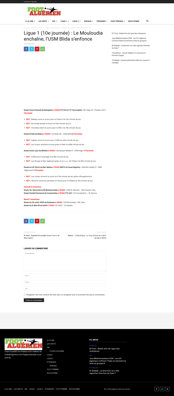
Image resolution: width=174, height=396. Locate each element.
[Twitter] (31, 49)
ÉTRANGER (101, 21)
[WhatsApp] (42, 49)
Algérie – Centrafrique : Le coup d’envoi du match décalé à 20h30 (87, 236)
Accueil (26, 28)
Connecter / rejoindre (30, 1)
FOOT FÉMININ (117, 21)
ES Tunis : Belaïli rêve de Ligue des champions (129, 33)
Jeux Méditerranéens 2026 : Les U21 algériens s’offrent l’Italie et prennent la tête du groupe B (129, 39)
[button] (147, 21)
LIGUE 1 (64, 21)
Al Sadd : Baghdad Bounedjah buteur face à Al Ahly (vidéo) (41, 236)
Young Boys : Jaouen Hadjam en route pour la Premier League (129, 54)
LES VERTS (43, 21)
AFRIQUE (87, 21)
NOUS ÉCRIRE (133, 21)
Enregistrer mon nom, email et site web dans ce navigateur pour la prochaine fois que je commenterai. (65, 295)
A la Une (29, 21)
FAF (53, 21)
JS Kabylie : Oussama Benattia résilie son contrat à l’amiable (130, 61)
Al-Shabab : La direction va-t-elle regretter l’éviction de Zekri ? (131, 47)
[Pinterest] (37, 49)
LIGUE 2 (75, 21)
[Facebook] (26, 49)
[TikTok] (162, 389)
